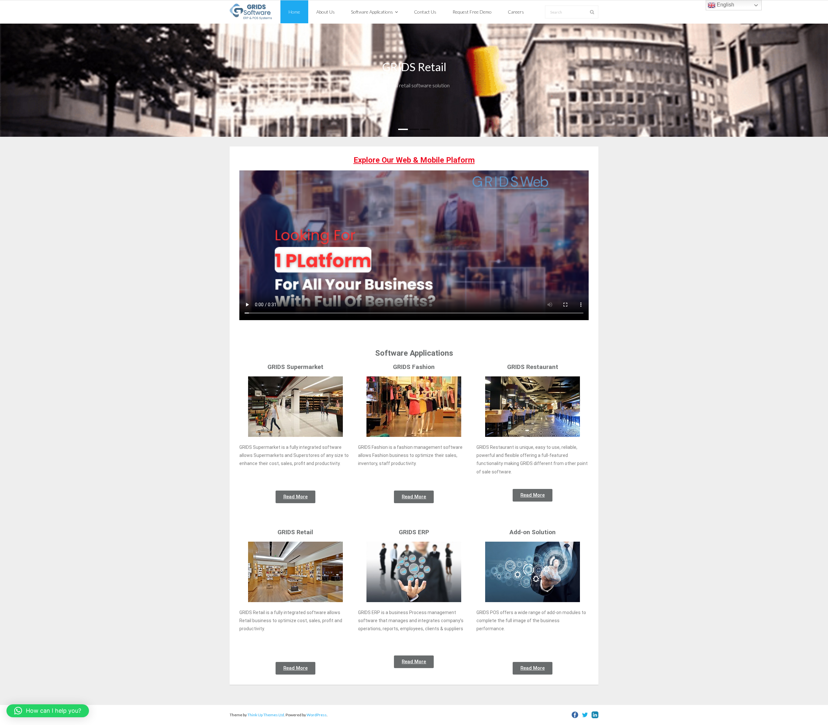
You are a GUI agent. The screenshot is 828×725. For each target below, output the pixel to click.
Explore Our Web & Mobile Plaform (414, 160)
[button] (47, 710)
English (724, 4)
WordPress (317, 714)
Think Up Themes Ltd (265, 714)
